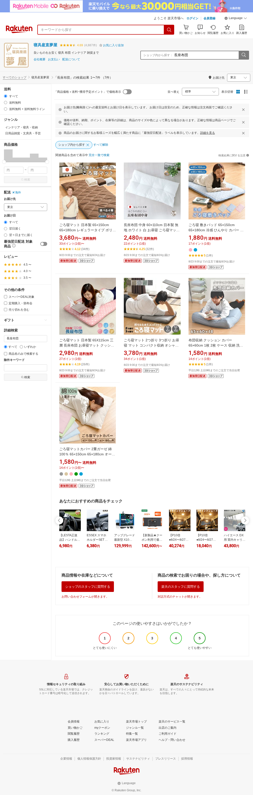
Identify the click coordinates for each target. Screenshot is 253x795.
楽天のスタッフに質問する (180, 586)
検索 (27, 179)
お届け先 (10, 199)
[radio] (5, 96)
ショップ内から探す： (158, 55)
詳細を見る (207, 133)
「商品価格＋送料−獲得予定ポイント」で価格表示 (87, 92)
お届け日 (10, 215)
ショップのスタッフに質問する (87, 586)
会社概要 (39, 59)
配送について (71, 59)
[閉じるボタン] (243, 110)
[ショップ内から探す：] (244, 55)
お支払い (54, 59)
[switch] (43, 244)
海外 (18, 192)
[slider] (4, 162)
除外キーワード (14, 360)
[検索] (169, 30)
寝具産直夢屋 (45, 45)
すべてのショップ (14, 77)
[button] (235, 19)
